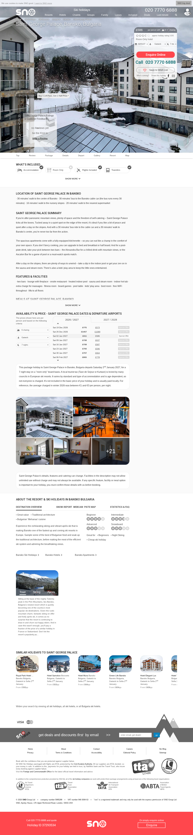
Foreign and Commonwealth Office (37, 772)
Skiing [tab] (36, 592)
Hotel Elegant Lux (148, 675)
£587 (97, 344)
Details (65, 155)
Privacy (30, 753)
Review (32, 155)
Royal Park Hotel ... (24, 675)
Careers (129, 749)
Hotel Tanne (176, 675)
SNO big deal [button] (183, 3)
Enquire (151, 825)
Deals (147, 15)
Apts (84, 555)
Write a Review (40, 138)
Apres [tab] (51, 592)
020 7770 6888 (38, 820)
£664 (97, 353)
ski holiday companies (81, 779)
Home (18, 19)
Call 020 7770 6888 (155, 62)
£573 (97, 327)
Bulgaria (56, 19)
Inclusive (132, 15)
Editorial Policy (129, 753)
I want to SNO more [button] (43, 3)
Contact (96, 749)
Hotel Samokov (54, 675)
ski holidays (55, 706)
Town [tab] (22, 592)
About (63, 749)
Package (49, 155)
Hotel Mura (83, 675)
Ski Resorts (44, 19)
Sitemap (162, 753)
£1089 (97, 332)
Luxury (118, 15)
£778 (97, 357)
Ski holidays (82, 10)
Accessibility (96, 753)
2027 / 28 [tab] (110, 319)
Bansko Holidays (26, 555)
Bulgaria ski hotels (91, 706)
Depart (81, 155)
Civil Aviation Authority (83, 764)
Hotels (62, 15)
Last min (162, 15)
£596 (97, 349)
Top (17, 155)
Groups (91, 15)
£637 (97, 340)
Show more (71, 305)
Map (127, 155)
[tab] (29, 507)
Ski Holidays (30, 19)
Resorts (49, 15)
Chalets (76, 15)
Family (104, 15)
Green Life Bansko (117, 675)
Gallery (97, 155)
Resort (113, 155)
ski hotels (70, 706)
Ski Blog (162, 749)
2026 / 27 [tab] (72, 319)
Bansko (66, 19)
